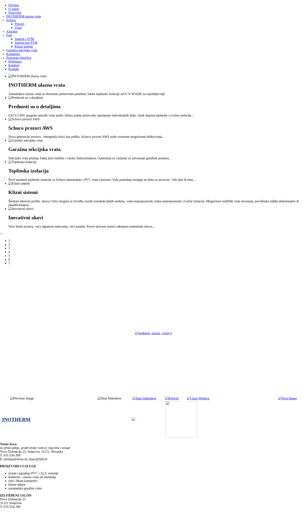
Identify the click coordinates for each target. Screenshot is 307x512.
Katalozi (13, 65)
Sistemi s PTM (24, 39)
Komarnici (13, 54)
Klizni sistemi (24, 46)
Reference (15, 61)
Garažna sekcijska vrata (21, 50)
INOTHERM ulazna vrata (23, 16)
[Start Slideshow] (144, 398)
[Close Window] (198, 398)
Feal (9, 35)
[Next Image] (287, 398)
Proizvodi (14, 12)
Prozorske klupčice (18, 58)
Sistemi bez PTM (26, 42)
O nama (13, 9)
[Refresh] (172, 398)
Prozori (19, 24)
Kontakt (13, 69)
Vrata (18, 27)
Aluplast (11, 31)
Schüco (11, 20)
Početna (13, 5)
